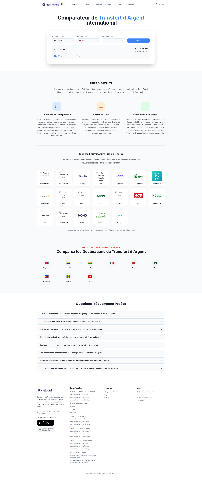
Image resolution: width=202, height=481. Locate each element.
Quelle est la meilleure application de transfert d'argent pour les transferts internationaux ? (78, 314)
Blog (119, 4)
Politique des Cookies (144, 398)
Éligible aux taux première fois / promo (71, 56)
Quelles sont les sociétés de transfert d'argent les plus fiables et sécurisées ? (72, 329)
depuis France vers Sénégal (80, 400)
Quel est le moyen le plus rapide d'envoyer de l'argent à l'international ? (70, 345)
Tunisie (72, 409)
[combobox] (62, 4)
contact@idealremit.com (48, 417)
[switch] (56, 56)
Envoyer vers (82, 36)
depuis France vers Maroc (79, 394)
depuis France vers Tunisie (79, 397)
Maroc (72, 407)
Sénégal (73, 412)
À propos (131, 4)
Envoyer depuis (58, 36)
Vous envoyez (107, 36)
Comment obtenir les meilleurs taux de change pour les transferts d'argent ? (71, 353)
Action (129, 36)
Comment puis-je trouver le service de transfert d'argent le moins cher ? (70, 321)
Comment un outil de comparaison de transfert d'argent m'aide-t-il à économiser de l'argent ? (79, 368)
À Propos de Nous (110, 392)
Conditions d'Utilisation (145, 395)
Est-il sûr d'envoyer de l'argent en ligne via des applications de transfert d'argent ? (74, 360)
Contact (106, 398)
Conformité (140, 401)
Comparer (75, 4)
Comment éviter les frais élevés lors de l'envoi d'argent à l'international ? (70, 337)
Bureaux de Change (103, 4)
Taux (88, 4)
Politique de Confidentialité (146, 392)
